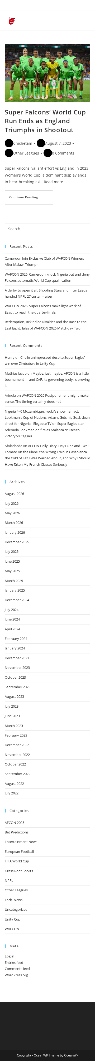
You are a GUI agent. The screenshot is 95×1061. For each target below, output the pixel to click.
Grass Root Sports (19, 871)
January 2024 (15, 648)
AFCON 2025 (14, 822)
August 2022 (14, 783)
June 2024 (12, 619)
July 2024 (11, 609)
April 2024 (12, 629)
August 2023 (14, 696)
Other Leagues (26, 153)
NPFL (9, 880)
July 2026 (11, 503)
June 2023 (12, 715)
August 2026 (14, 493)
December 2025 (17, 542)
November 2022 (17, 754)
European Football (19, 851)
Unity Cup (12, 919)
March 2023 (14, 725)
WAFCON (12, 928)
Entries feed (14, 962)
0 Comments (63, 153)
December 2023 (17, 658)
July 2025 (11, 551)
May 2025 (12, 570)
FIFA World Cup (17, 861)
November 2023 (17, 667)
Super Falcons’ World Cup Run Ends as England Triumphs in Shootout (45, 121)
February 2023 (16, 735)
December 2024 (17, 599)
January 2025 (15, 590)
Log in (9, 956)
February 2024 (16, 638)
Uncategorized (16, 909)
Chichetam (22, 143)
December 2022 (17, 744)
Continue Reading (31, 194)
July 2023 (11, 706)
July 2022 (11, 793)
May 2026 (12, 513)
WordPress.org (16, 975)
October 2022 (15, 764)
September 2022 (17, 773)
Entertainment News (21, 841)
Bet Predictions (16, 832)
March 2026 (14, 522)
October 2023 (15, 677)
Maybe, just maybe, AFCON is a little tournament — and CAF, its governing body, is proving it (47, 379)
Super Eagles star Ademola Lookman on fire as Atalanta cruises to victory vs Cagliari (44, 429)
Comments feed (17, 968)
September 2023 (17, 686)
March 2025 (14, 580)
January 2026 (15, 532)
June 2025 (12, 561)
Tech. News (13, 899)
